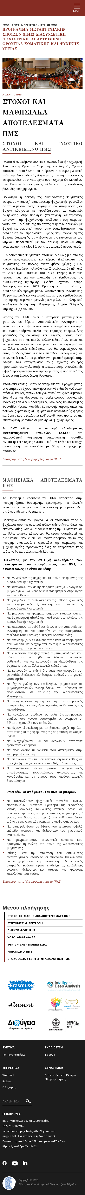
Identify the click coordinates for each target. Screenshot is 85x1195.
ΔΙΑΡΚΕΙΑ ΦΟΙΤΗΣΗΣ (21, 930)
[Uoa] (9, 1183)
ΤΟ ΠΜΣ (16, 94)
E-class (7, 1081)
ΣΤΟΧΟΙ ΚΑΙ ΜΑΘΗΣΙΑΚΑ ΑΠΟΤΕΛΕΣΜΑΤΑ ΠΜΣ (38, 916)
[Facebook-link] (4, 1163)
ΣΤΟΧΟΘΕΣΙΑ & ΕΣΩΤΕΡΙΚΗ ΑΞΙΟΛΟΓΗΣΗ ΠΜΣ (38, 959)
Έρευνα (50, 1054)
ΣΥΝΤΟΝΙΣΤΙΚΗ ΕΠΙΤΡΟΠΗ (25, 923)
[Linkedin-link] (25, 1163)
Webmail (8, 1075)
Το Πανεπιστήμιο (14, 1054)
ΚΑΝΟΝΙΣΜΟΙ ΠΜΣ (19, 951)
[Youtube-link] (15, 1163)
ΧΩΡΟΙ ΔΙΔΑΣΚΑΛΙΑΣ (21, 937)
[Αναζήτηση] (28, 1102)
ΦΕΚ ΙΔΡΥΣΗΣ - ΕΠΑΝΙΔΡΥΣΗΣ (27, 944)
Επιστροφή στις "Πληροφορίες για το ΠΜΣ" (31, 459)
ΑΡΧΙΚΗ (6, 94)
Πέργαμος (9, 1087)
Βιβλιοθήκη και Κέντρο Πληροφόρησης (60, 1077)
